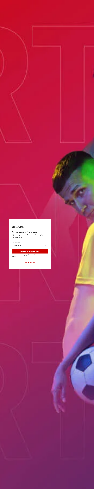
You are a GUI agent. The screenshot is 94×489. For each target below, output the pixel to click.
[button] (30, 246)
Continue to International (29, 251)
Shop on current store (30, 262)
